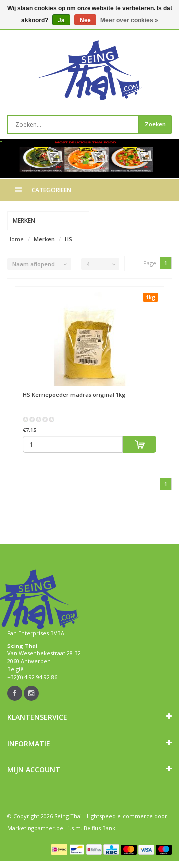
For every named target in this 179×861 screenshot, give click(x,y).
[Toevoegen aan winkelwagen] (139, 444)
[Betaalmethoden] (59, 849)
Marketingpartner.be (35, 828)
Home (15, 239)
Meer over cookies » (129, 20)
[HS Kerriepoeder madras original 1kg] (89, 339)
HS (68, 239)
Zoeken (155, 124)
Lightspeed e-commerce (120, 816)
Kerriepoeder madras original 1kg (74, 394)
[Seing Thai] (89, 70)
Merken (44, 239)
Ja (61, 20)
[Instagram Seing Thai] (31, 693)
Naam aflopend (33, 264)
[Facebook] (14, 693)
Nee (85, 20)
